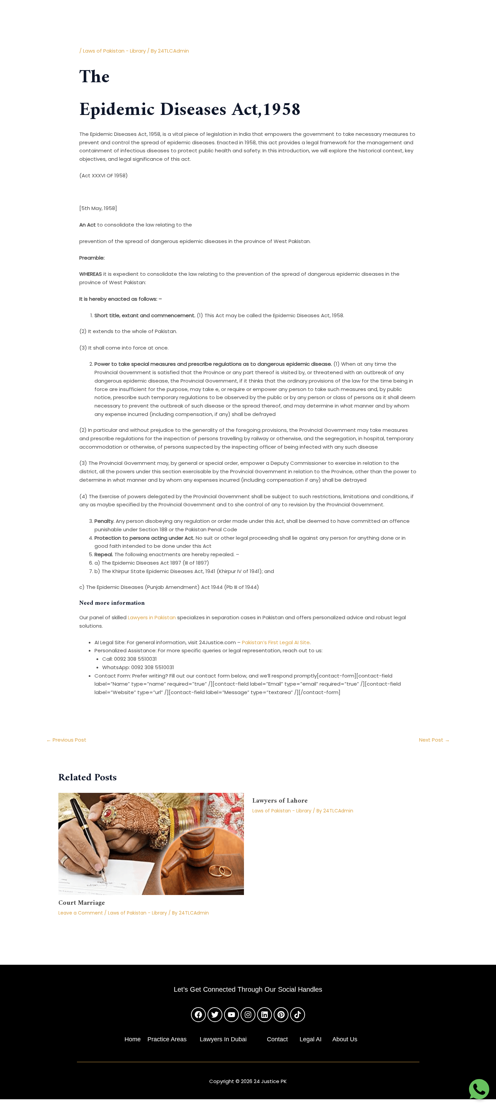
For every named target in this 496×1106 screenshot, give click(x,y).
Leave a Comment (80, 912)
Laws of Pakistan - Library (114, 50)
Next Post (434, 739)
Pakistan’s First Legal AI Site (276, 642)
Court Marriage (81, 903)
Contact (277, 1039)
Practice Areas (167, 1039)
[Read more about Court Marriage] (151, 843)
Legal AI (311, 1039)
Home (133, 1039)
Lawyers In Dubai (223, 1039)
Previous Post (66, 739)
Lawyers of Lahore (280, 801)
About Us (344, 1039)
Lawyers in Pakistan (152, 617)
